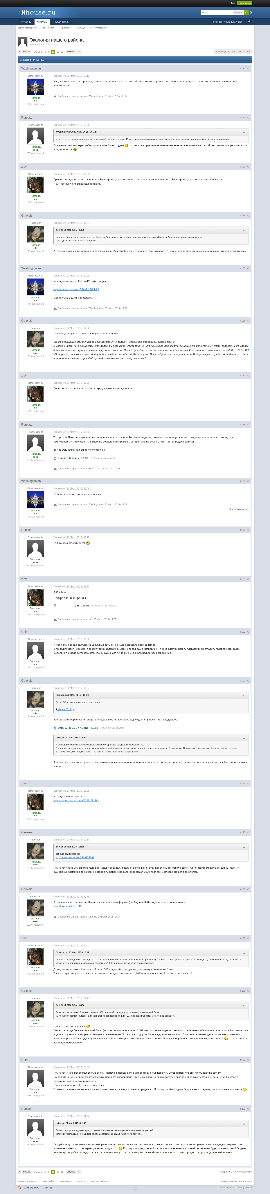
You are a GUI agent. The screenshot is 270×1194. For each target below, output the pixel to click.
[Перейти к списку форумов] (50, 12)
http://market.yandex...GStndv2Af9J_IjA (76, 289)
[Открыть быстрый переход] (249, 22)
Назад (26, 52)
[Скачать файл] (54, 457)
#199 (243, 1060)
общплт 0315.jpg (66, 709)
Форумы (42, 21)
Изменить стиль (31, 1188)
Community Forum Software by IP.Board (234, 1187)
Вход (233, 3)
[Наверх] (135, 1188)
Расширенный (250, 12)
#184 (243, 215)
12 (62, 52)
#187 (243, 375)
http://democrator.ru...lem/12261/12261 (76, 800)
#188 (243, 424)
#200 (243, 1109)
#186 (243, 321)
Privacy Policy (245, 1181)
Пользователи (61, 21)
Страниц (38, 52)
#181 (243, 68)
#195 (243, 832)
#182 (243, 117)
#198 (243, 991)
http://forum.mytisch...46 (67, 906)
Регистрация (245, 3)
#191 (243, 579)
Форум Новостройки (27, 1181)
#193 (243, 680)
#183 (243, 166)
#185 (243, 268)
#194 (243, 783)
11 (58, 52)
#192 (243, 632)
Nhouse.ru (25, 21)
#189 (243, 481)
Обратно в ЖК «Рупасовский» (236, 1171)
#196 (243, 889)
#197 (243, 938)
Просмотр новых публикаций (227, 21)
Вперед (71, 52)
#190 (243, 530)
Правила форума (229, 1181)
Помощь (48, 1188)
